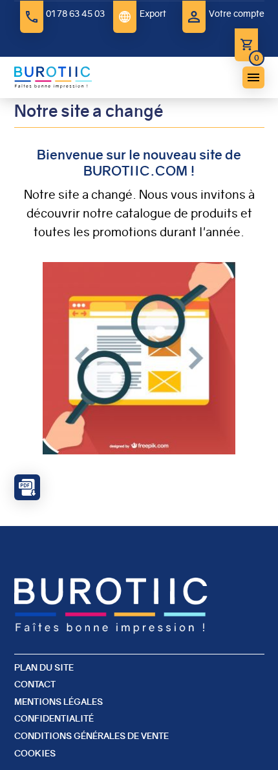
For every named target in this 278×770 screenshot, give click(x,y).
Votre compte (236, 13)
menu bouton (253, 77)
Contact (35, 684)
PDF (27, 487)
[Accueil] (53, 77)
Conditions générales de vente (91, 736)
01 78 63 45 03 (75, 13)
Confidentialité (54, 718)
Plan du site (44, 667)
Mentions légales (58, 701)
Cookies (35, 753)
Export (153, 13)
